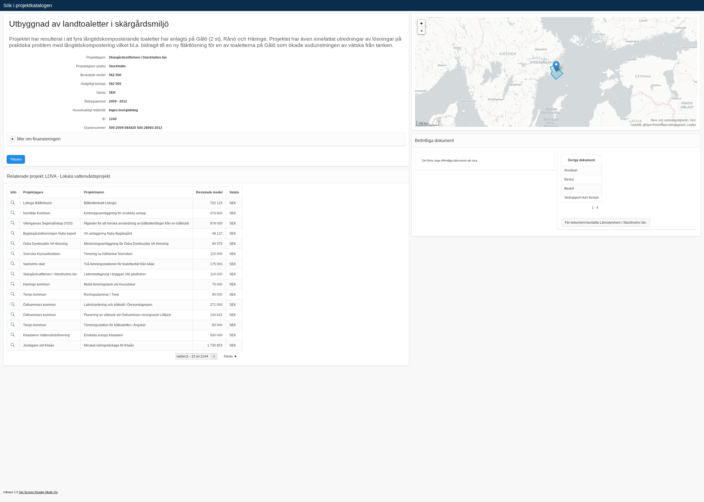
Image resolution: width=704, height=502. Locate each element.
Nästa (228, 356)
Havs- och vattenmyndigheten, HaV (673, 120)
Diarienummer (95, 128)
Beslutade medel (93, 75)
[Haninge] (556, 66)
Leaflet (691, 125)
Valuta (101, 93)
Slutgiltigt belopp (93, 84)
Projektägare (96, 57)
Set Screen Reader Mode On (38, 492)
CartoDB (636, 125)
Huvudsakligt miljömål (89, 110)
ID (104, 119)
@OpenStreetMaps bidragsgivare (664, 125)
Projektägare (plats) (91, 66)
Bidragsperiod (95, 101)
